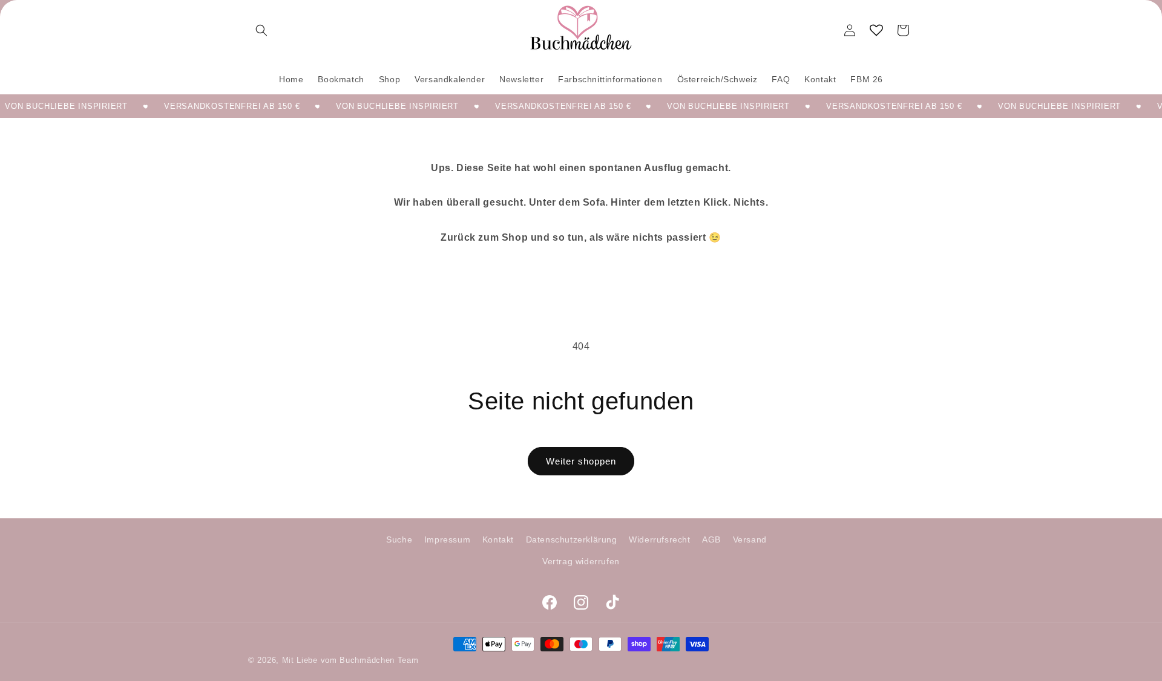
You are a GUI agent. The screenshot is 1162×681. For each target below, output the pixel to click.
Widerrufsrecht (659, 539)
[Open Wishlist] (876, 30)
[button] (261, 30)
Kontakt (498, 539)
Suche (399, 539)
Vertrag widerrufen (581, 560)
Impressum (447, 539)
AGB (711, 539)
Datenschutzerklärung (571, 539)
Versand (750, 539)
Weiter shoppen (581, 461)
